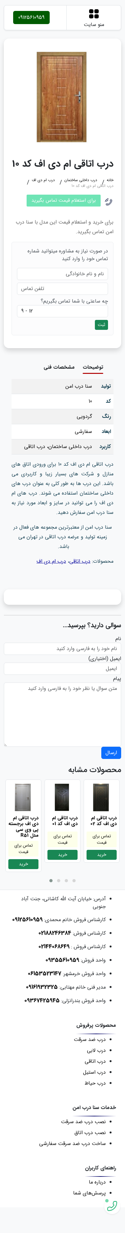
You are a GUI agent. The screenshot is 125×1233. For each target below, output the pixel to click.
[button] (51, 880)
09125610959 (31, 17)
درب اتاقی (79, 561)
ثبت (101, 324)
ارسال (111, 753)
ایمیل (115, 659)
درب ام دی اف (51, 561)
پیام (117, 679)
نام (118, 639)
